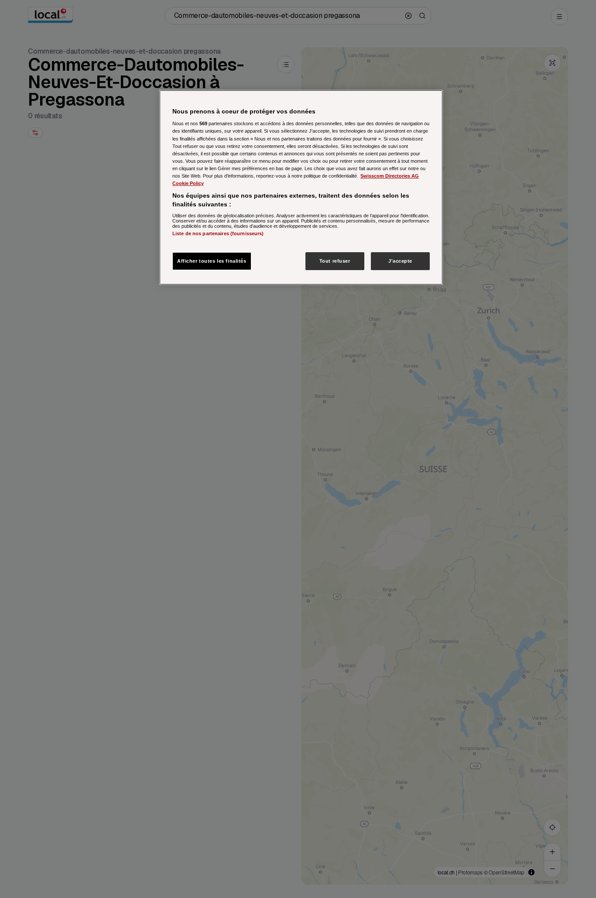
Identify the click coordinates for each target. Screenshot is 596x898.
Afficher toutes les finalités (212, 261)
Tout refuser (334, 261)
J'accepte (400, 261)
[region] (301, 187)
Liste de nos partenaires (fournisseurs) (218, 233)
